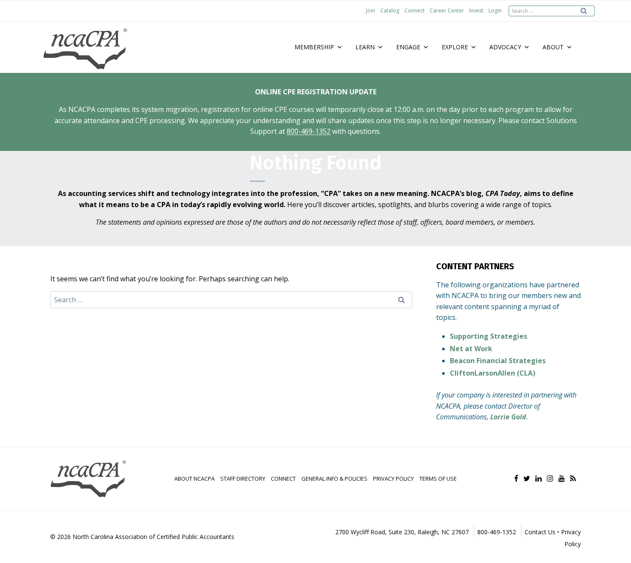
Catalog (389, 10)
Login (495, 10)
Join (370, 10)
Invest (476, 10)
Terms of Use (438, 478)
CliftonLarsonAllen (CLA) (492, 373)
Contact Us (540, 532)
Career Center (447, 10)
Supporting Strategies (488, 336)
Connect (414, 10)
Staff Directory (242, 478)
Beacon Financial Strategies (498, 360)
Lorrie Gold (508, 416)
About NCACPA (194, 478)
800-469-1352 (309, 131)
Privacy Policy (393, 478)
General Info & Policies (334, 478)
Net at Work (471, 348)
